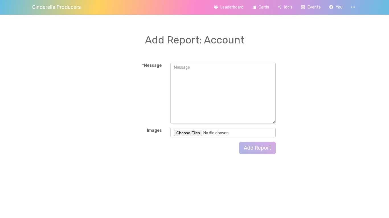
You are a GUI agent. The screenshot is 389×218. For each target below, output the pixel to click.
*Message (152, 65)
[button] (336, 7)
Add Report (257, 148)
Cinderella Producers (56, 7)
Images (154, 130)
